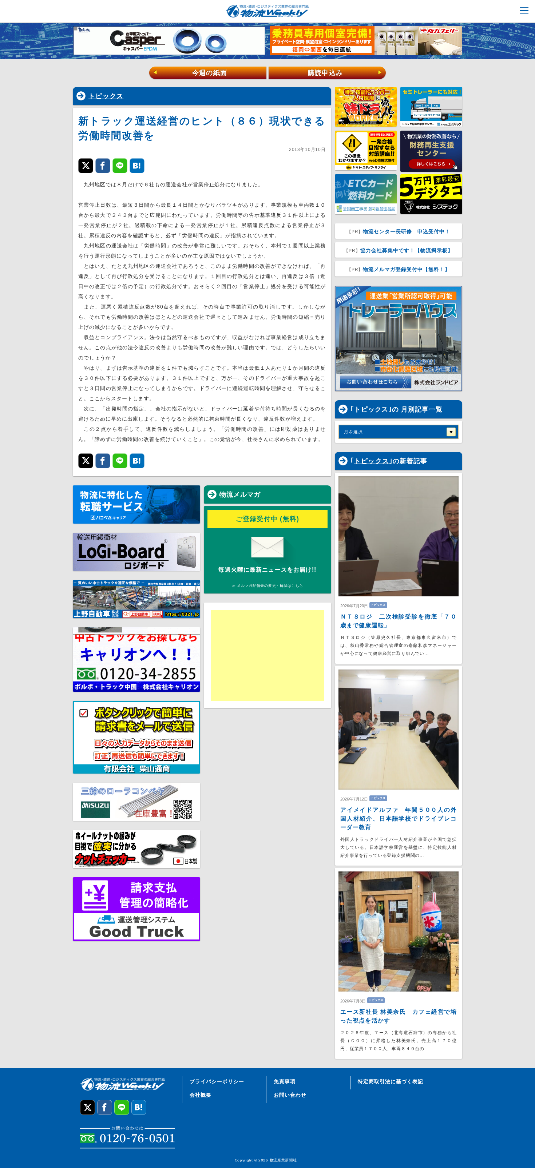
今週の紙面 (190, 72)
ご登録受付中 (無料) (268, 519)
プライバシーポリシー (217, 1081)
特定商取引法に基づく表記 (390, 1081)
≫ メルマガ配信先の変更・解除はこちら (267, 586)
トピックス (105, 96)
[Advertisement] (267, 655)
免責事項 (285, 1081)
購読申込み (345, 72)
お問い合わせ (290, 1095)
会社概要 (200, 1095)
